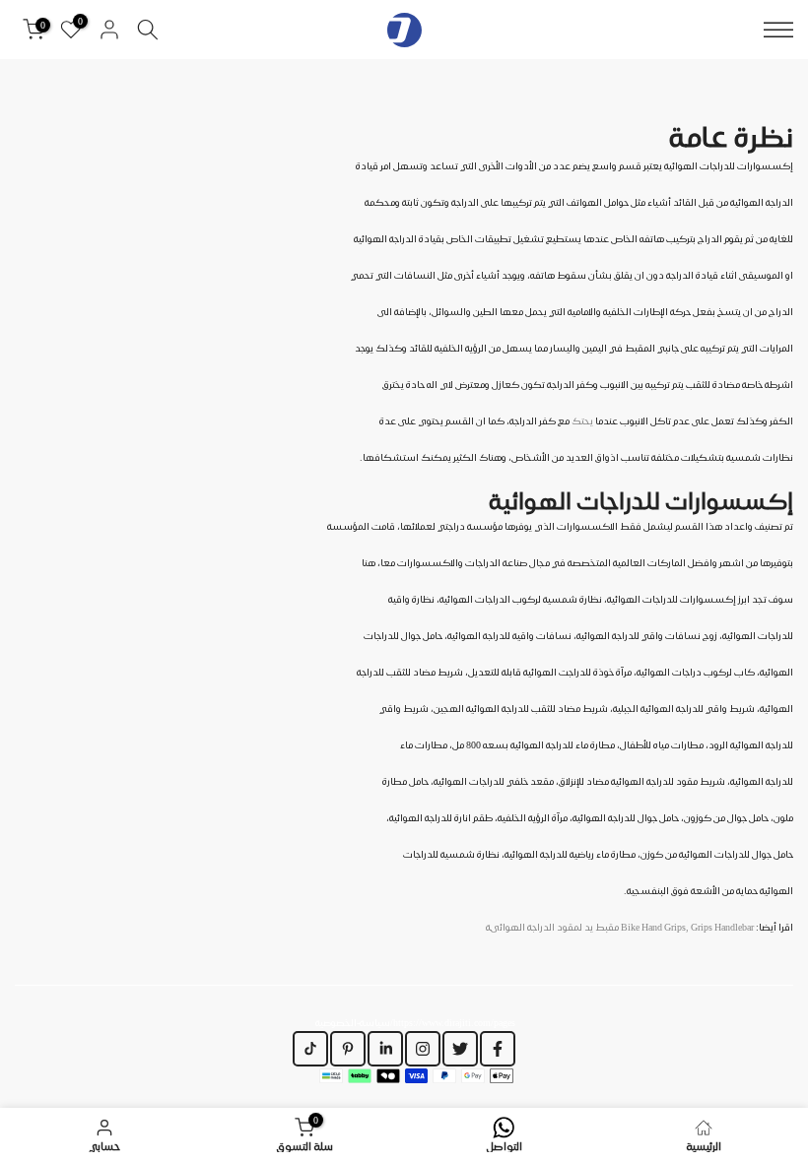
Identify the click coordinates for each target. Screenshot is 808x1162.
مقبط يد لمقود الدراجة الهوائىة (620, 927)
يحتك (582, 420)
